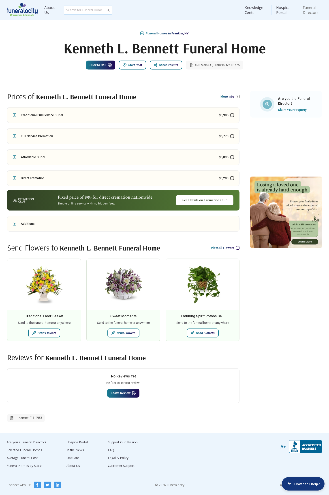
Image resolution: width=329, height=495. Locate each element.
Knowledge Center (254, 10)
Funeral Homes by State (24, 465)
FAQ (111, 450)
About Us (49, 10)
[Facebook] (37, 485)
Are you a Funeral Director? (26, 442)
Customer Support (121, 465)
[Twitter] (47, 485)
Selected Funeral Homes (24, 450)
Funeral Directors (310, 10)
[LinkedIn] (57, 485)
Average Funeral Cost (22, 458)
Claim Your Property (292, 110)
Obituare (72, 458)
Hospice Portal (283, 10)
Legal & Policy (118, 458)
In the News (75, 450)
